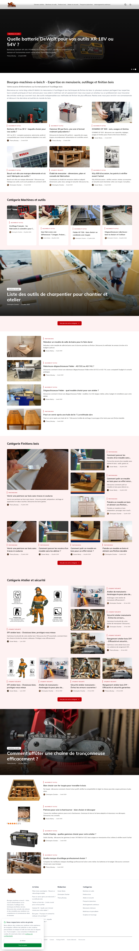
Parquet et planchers (86, 4)
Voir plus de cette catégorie (68, 323)
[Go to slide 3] (135, 69)
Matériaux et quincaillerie (90, 911)
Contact (52, 939)
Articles (35, 887)
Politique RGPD (60, 939)
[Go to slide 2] (133, 69)
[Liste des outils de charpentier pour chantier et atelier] (69, 283)
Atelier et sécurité (73, 4)
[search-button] (125, 4)
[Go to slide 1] (131, 69)
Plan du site (81, 939)
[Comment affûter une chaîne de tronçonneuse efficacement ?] (69, 742)
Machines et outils (51, 4)
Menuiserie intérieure (89, 908)
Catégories (87, 887)
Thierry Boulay (11, 56)
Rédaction (62, 887)
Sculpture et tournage (89, 915)
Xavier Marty (61, 891)
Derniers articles (39, 4)
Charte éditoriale (71, 939)
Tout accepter (22, 945)
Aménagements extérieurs (102, 4)
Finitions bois (62, 4)
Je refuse (22, 940)
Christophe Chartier (13, 304)
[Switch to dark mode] (130, 4)
